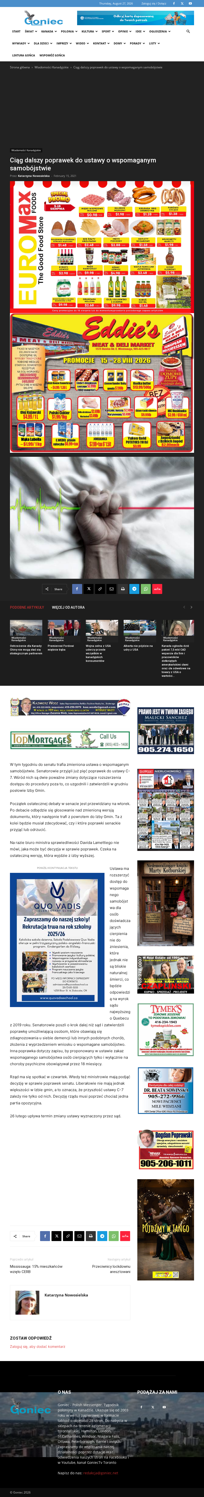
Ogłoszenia (158, 31)
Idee (139, 31)
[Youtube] (164, 1407)
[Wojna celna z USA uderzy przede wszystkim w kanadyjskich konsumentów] (102, 631)
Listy (152, 43)
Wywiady (19, 43)
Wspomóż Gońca (52, 55)
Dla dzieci (41, 43)
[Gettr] (157, 589)
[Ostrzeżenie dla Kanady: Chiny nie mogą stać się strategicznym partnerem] (26, 631)
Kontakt (99, 43)
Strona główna (20, 67)
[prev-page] (184, 607)
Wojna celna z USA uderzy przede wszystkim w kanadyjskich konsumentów (98, 653)
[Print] (123, 589)
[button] (188, 31)
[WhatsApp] (146, 589)
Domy (118, 43)
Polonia (67, 31)
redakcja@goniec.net (100, 1473)
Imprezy (62, 43)
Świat (29, 31)
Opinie (123, 31)
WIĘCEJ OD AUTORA (68, 607)
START (16, 31)
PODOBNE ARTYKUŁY (27, 607)
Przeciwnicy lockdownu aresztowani (111, 1269)
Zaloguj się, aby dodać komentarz (37, 1346)
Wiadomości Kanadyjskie (52, 67)
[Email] (111, 589)
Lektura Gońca (23, 55)
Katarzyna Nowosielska (34, 176)
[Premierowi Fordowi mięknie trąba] (64, 631)
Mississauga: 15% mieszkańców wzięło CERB (36, 1269)
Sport (106, 31)
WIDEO (80, 43)
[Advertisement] (102, 107)
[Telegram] (134, 589)
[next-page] (191, 607)
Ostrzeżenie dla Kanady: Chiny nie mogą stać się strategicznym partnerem (26, 649)
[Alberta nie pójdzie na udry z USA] (140, 631)
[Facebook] (77, 589)
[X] (89, 589)
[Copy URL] (100, 589)
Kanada (47, 31)
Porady (135, 43)
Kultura (88, 31)
